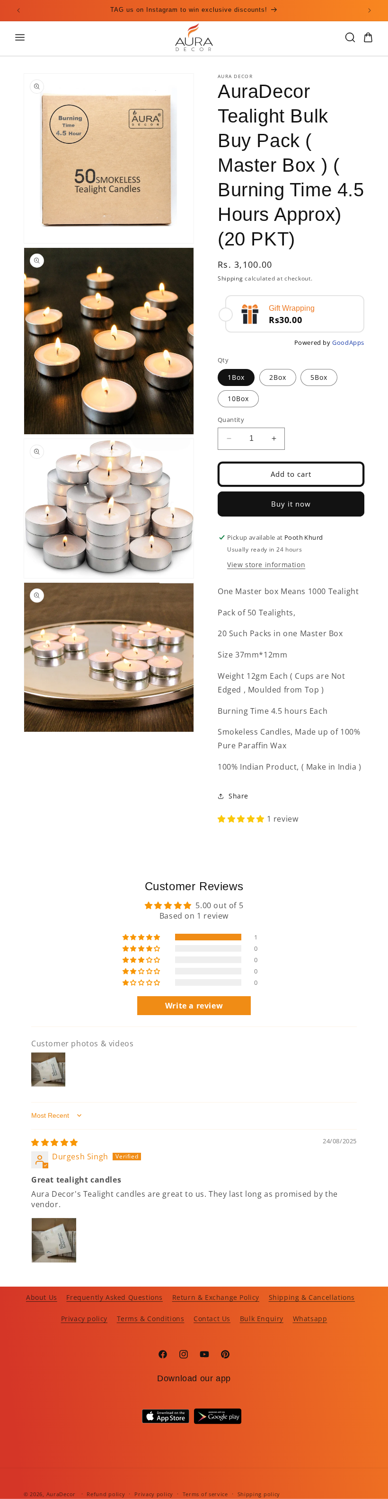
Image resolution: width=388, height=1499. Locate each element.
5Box (318, 377)
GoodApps (348, 342)
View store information (266, 564)
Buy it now (291, 503)
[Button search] (350, 37)
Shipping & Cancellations (312, 1297)
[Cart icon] (368, 37)
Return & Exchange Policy (215, 1297)
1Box (236, 377)
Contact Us (212, 1318)
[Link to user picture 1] (54, 1240)
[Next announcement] (369, 10)
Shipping (230, 278)
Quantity (231, 419)
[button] (242, 819)
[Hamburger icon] (86, 37)
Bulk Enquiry (261, 1318)
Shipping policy (259, 1494)
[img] (54, 1142)
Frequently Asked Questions (114, 1297)
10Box (238, 398)
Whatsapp (310, 1318)
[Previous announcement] (18, 10)
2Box (277, 377)
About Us (41, 1297)
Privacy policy (84, 1318)
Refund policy (106, 1494)
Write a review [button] (194, 1005)
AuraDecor (61, 1494)
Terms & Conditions (151, 1318)
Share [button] (238, 795)
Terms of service (205, 1494)
